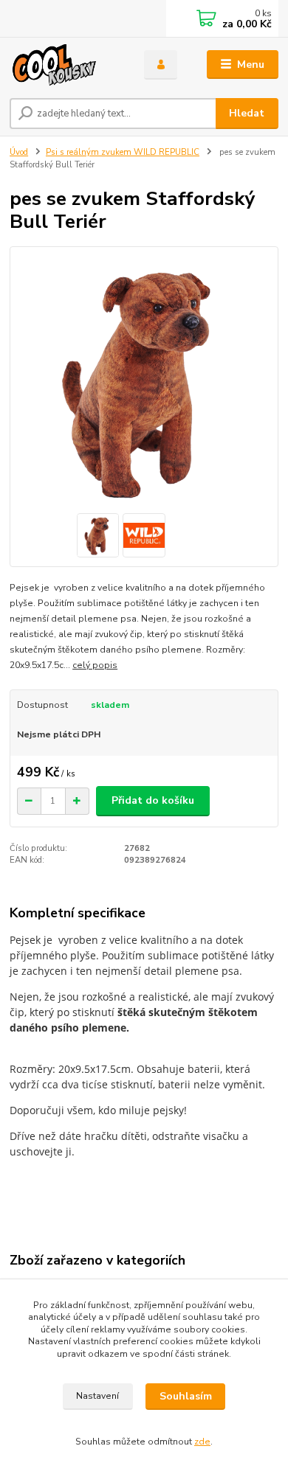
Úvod (19, 152)
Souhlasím (186, 1396)
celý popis (94, 665)
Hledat (246, 113)
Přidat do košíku (153, 800)
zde (202, 1441)
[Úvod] (66, 65)
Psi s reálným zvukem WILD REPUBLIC (122, 152)
